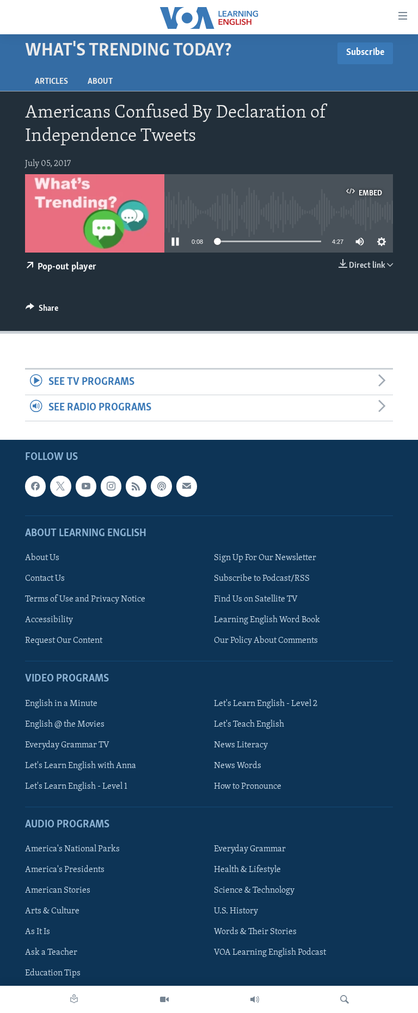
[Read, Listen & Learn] (74, 999)
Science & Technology (254, 890)
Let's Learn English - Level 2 (265, 703)
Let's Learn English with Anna (80, 765)
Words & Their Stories (255, 932)
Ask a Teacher (51, 952)
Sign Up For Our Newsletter (265, 558)
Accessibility (49, 620)
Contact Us (45, 578)
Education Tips (53, 973)
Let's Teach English (249, 724)
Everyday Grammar (250, 849)
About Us (42, 558)
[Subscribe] (186, 486)
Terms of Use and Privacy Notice (85, 599)
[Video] (164, 999)
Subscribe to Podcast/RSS (262, 578)
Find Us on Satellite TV (256, 599)
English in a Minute (61, 703)
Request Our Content (63, 640)
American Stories (57, 890)
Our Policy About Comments (266, 640)
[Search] (344, 999)
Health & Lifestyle (247, 869)
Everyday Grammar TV (67, 744)
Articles (51, 81)
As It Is (37, 932)
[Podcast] (161, 486)
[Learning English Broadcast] (254, 999)
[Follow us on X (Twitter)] (60, 486)
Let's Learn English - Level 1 (76, 786)
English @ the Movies (64, 724)
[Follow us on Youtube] (86, 486)
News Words (237, 765)
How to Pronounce (247, 786)
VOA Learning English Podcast (270, 952)
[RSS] (136, 486)
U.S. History (236, 911)
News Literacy (241, 744)
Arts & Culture (52, 911)
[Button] (42, 310)
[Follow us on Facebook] (35, 486)
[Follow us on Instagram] (111, 486)
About (100, 81)
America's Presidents (64, 869)
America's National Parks (72, 849)
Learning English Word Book (267, 620)
